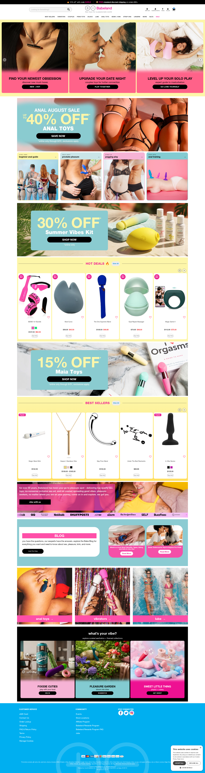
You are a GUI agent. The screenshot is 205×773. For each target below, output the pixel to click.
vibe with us (35, 502)
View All (116, 264)
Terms (21, 733)
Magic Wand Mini (35, 461)
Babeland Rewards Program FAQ (89, 729)
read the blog (32, 551)
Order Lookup (25, 722)
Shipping (23, 725)
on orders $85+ (117, 2)
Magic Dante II (170, 322)
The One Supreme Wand (102, 322)
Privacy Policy (25, 737)
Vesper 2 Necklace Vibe (68, 461)
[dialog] (187, 758)
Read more (180, 759)
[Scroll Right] (200, 60)
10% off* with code (79, 2)
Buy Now (34, 336)
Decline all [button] (193, 763)
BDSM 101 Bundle (34, 322)
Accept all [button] (179, 763)
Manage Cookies (26, 741)
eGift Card (23, 714)
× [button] (200, 747)
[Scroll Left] (4, 60)
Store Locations (82, 718)
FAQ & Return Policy (27, 729)
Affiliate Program (83, 722)
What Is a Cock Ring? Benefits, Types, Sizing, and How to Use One (126, 548)
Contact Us (24, 718)
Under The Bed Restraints (136, 461)
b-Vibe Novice (170, 461)
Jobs (78, 733)
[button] (33, 328)
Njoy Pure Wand (102, 461)
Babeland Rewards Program (87, 725)
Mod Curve (68, 322)
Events (79, 714)
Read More (126, 553)
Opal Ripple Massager (136, 322)
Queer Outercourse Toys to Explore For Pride (164, 547)
